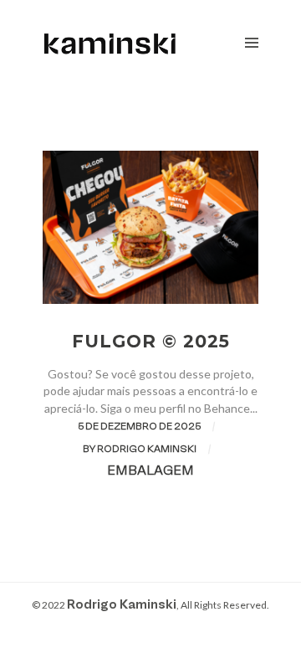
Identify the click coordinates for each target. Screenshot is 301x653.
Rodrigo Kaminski (121, 605)
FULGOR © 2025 (151, 341)
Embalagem (150, 471)
